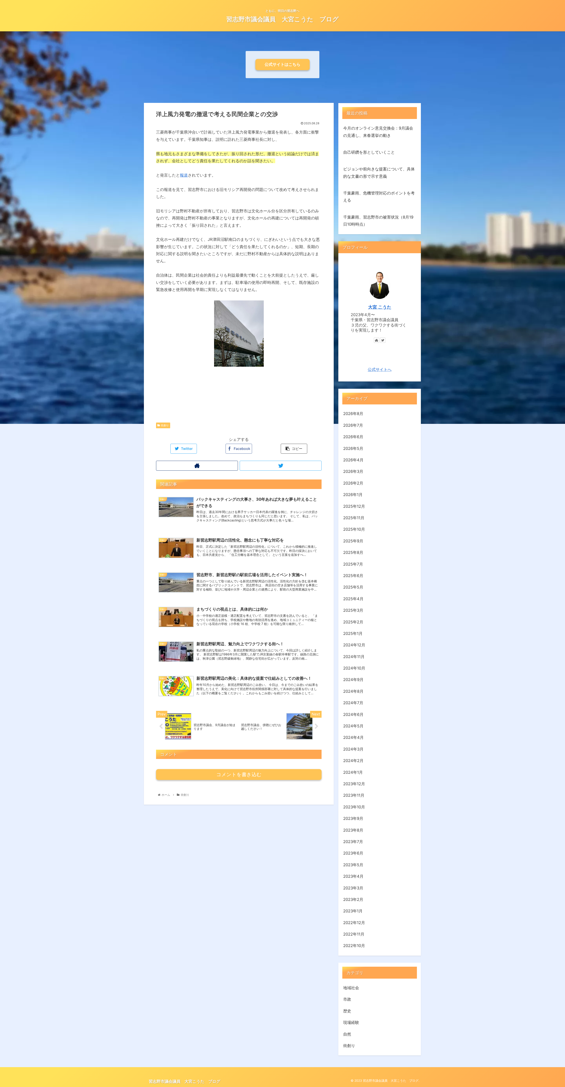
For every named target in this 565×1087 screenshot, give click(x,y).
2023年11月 (353, 795)
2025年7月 (353, 564)
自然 (347, 1034)
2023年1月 (353, 911)
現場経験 (351, 1022)
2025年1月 (353, 633)
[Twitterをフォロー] (281, 466)
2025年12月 (354, 506)
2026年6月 (353, 436)
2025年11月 (353, 517)
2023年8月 (353, 830)
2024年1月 (353, 772)
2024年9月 (353, 679)
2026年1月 (353, 494)
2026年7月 (353, 425)
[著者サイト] (197, 466)
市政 (347, 999)
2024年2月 (353, 760)
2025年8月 (353, 552)
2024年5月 (353, 726)
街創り (165, 425)
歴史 (347, 1010)
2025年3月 (353, 610)
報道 (184, 175)
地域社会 (351, 987)
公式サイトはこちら (282, 64)
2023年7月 (353, 841)
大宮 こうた (379, 307)
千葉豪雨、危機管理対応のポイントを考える (379, 196)
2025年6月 (353, 575)
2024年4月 (353, 737)
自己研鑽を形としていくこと (369, 152)
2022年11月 (353, 934)
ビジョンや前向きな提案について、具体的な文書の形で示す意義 (379, 172)
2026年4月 (353, 460)
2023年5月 (353, 864)
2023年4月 (353, 876)
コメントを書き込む (239, 774)
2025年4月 (353, 598)
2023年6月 (353, 853)
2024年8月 (353, 691)
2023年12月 (354, 783)
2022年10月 (354, 945)
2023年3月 (353, 887)
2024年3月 (353, 749)
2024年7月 (353, 702)
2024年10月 (354, 668)
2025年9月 (353, 540)
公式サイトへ (380, 369)
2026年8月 (353, 413)
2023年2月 (353, 899)
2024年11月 (354, 656)
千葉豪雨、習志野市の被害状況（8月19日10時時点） (378, 220)
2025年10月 (354, 529)
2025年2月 (353, 621)
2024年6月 (353, 714)
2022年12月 (354, 922)
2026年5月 (353, 448)
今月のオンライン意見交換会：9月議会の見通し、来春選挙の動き (378, 132)
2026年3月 (353, 471)
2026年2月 (353, 483)
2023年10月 (354, 806)
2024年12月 (354, 645)
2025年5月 (353, 587)
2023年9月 (353, 818)
